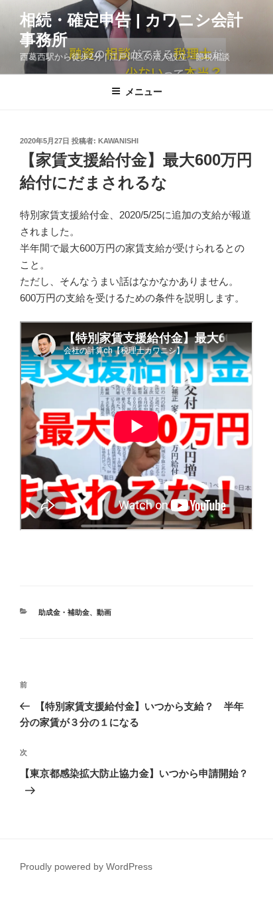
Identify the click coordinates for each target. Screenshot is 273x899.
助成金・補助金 (63, 612)
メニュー (143, 91)
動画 (104, 612)
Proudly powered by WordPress (86, 866)
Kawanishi (118, 141)
